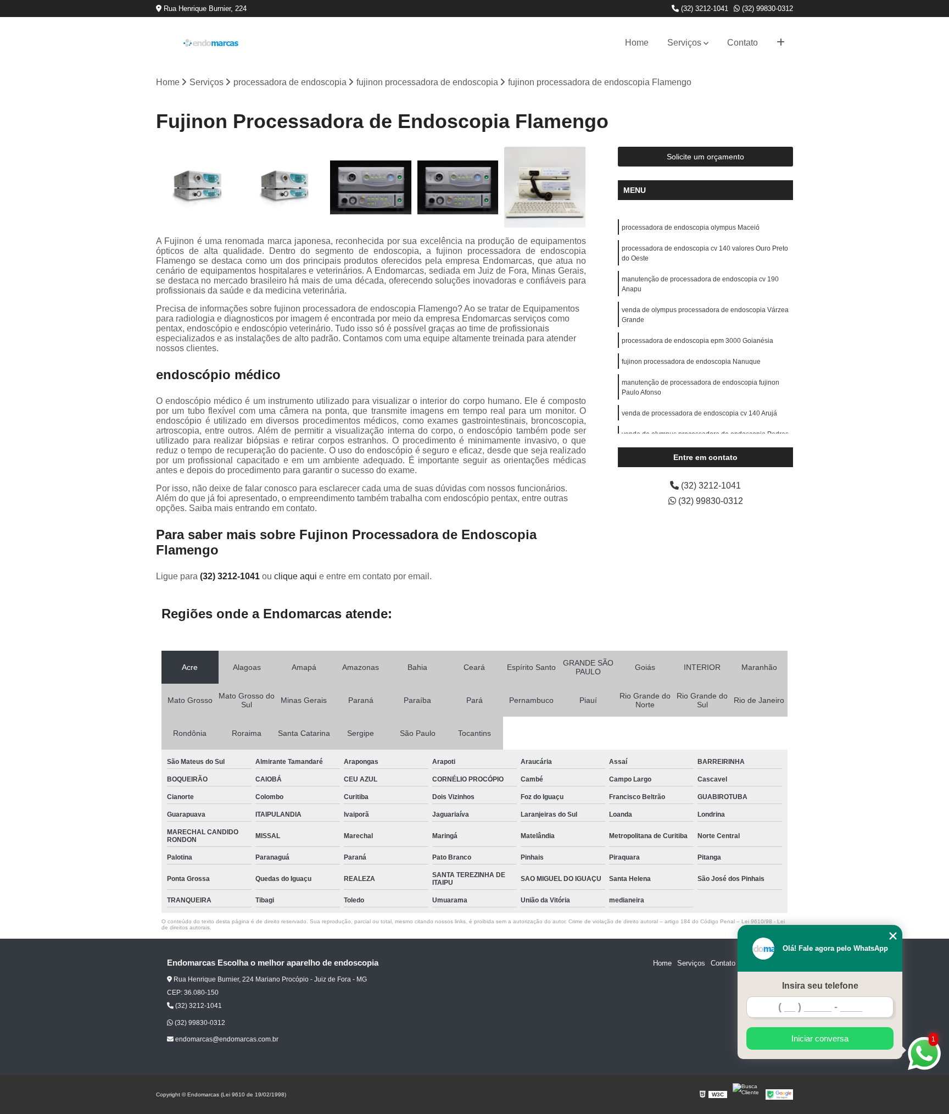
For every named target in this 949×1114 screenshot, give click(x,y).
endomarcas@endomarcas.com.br (226, 1039)
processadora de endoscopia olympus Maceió (691, 227)
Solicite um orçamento (705, 156)
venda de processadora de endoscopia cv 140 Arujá (699, 413)
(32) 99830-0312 (766, 8)
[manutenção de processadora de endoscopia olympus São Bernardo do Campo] (545, 188)
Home (637, 42)
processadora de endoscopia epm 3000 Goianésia (697, 341)
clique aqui (295, 576)
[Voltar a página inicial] (211, 42)
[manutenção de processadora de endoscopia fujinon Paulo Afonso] (197, 188)
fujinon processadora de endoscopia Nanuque (691, 361)
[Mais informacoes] (780, 43)
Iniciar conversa (819, 1038)
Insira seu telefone (820, 985)
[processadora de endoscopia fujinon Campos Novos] (371, 188)
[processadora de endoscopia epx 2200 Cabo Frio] (458, 188)
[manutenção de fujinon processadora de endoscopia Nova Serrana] (284, 188)
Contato (742, 42)
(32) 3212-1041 (703, 8)
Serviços (684, 42)
